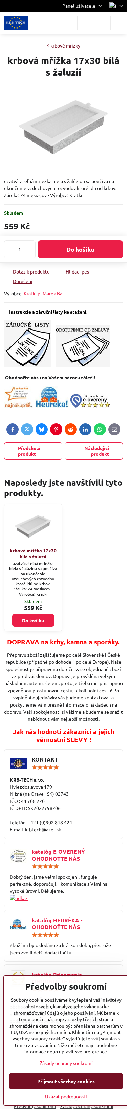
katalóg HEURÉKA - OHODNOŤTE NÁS (57, 924)
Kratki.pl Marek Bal (44, 293)
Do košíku (80, 249)
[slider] (45, 767)
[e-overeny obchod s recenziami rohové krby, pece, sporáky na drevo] (90, 406)
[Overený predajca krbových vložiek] (52, 406)
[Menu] (119, 23)
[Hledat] (86, 23)
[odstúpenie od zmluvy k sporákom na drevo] (83, 365)
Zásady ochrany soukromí (66, 1063)
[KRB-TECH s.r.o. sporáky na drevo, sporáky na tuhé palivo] (63, 898)
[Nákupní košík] (102, 23)
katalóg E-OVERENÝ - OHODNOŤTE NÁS (60, 855)
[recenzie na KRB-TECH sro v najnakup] (18, 406)
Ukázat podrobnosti (66, 1096)
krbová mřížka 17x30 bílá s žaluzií (33, 553)
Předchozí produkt (29, 451)
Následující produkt (96, 451)
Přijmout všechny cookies (66, 1081)
